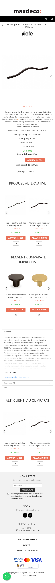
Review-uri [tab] (9, 383)
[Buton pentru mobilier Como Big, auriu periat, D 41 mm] (39, 280)
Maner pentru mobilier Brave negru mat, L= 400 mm (15, 224)
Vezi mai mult (10, 373)
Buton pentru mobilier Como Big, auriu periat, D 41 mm (39, 295)
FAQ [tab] (5, 388)
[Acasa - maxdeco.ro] (27, 11)
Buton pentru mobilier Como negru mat (16, 295)
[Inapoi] (2, 25)
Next (51, 74)
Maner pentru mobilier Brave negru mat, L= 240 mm (39, 224)
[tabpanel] (27, 72)
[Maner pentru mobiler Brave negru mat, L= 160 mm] (27, 72)
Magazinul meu (26, 539)
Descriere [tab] (7, 332)
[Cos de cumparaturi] (46, 19)
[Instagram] (30, 515)
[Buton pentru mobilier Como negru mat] (15, 280)
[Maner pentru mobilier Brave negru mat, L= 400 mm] (15, 205)
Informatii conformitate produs (16, 377)
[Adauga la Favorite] (16, 243)
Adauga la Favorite (26, 171)
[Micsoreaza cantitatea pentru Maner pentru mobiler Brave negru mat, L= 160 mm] (13, 160)
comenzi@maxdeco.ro (29, 530)
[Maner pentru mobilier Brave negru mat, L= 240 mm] (39, 205)
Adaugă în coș (34, 160)
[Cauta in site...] (52, 19)
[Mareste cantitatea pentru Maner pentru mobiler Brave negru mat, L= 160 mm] (21, 160)
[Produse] (3, 20)
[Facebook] (25, 515)
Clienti (27, 545)
